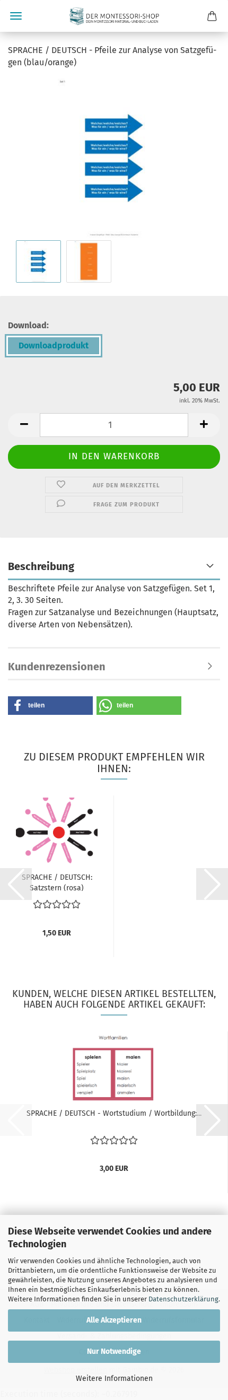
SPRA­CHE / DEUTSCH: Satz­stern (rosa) (57, 882)
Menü (16, 16)
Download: (28, 325)
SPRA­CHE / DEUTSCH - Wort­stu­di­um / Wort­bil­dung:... (114, 1113)
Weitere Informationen (114, 1378)
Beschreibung (41, 566)
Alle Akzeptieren (114, 1320)
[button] (24, 425)
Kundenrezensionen (57, 666)
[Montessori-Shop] (114, 16)
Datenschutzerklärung (183, 1299)
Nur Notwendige (114, 1351)
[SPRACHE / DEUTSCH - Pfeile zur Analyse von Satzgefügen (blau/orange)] (114, 157)
